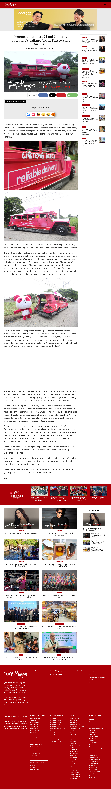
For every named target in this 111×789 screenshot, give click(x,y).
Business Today (86, 105)
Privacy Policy (93, 674)
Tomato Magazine (32, 48)
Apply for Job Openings (56, 671)
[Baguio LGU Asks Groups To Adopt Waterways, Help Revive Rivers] (102, 60)
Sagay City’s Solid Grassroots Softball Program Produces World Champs (39, 499)
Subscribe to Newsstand (77, 671)
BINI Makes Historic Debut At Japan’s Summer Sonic (90, 97)
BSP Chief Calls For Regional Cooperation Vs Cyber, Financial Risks (90, 108)
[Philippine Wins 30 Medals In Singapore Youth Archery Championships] (78, 491)
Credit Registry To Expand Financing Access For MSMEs (90, 119)
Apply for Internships (56, 674)
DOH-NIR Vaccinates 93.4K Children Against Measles (89, 130)
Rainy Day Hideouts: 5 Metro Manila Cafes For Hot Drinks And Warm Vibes (89, 73)
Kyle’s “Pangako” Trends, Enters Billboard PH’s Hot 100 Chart (90, 50)
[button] (105, 4)
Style (5, 478)
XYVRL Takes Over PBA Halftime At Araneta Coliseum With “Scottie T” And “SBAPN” (90, 86)
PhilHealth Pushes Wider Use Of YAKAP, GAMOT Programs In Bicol (90, 141)
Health (84, 127)
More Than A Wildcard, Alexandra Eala (98, 498)
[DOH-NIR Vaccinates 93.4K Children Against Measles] (102, 129)
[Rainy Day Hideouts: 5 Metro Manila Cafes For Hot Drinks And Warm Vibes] (102, 71)
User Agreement (94, 671)
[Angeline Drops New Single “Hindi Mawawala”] (102, 39)
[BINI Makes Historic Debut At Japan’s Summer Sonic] (102, 96)
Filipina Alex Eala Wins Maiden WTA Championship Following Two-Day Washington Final (59, 499)
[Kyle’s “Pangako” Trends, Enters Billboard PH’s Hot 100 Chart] (102, 49)
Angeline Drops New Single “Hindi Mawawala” (90, 40)
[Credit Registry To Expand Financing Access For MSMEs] (102, 118)
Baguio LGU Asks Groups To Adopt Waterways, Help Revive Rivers (90, 61)
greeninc (84, 57)
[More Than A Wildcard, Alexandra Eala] (98, 491)
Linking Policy (93, 683)
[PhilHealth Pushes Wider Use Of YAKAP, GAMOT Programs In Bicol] (102, 140)
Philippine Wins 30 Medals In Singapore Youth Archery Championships (79, 499)
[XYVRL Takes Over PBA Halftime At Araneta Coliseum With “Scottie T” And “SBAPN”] (102, 83)
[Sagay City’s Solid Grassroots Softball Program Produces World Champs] (39, 491)
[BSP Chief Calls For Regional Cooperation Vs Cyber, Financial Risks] (102, 107)
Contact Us (33, 671)
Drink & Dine (85, 68)
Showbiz (84, 37)
